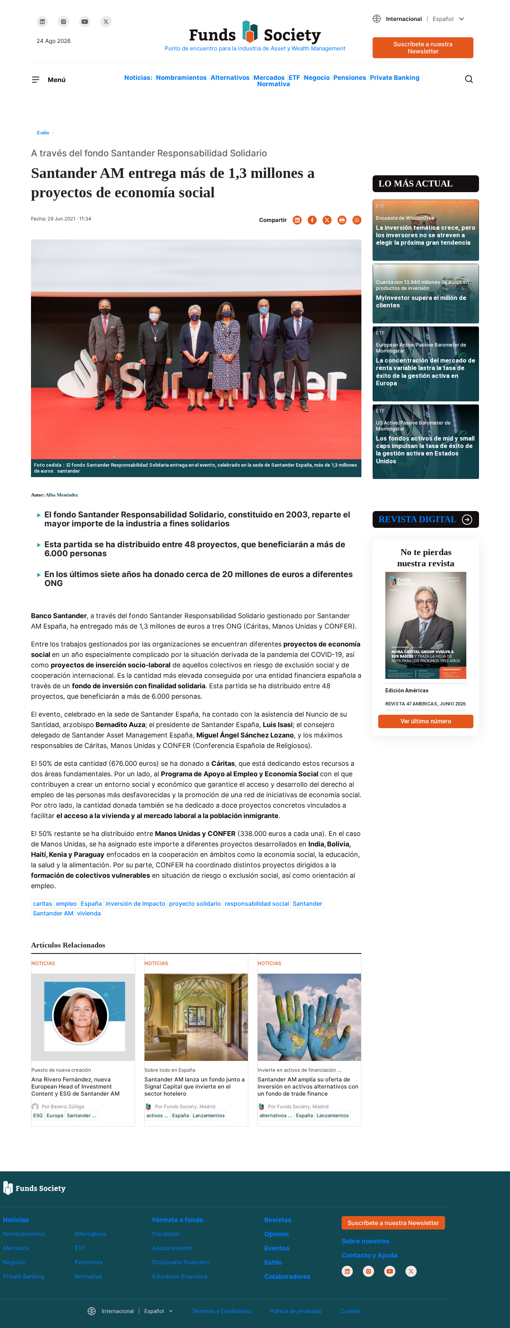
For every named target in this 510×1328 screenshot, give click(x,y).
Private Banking (395, 77)
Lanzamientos (209, 1115)
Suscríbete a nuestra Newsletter (423, 47)
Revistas (278, 1220)
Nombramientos (181, 77)
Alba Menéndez (62, 495)
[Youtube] (84, 21)
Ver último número (426, 721)
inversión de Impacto (135, 903)
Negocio (317, 77)
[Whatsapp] (356, 220)
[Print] (342, 220)
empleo (66, 903)
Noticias (16, 1220)
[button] (423, 19)
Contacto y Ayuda (370, 1255)
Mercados (269, 77)
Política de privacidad (296, 1311)
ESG (38, 1115)
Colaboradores (287, 1276)
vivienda (89, 913)
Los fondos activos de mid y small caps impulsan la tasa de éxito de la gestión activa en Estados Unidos (425, 450)
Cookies (351, 1311)
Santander (307, 903)
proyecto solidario (195, 903)
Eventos (277, 1248)
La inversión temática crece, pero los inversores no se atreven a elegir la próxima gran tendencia (425, 235)
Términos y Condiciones (221, 1311)
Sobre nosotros (365, 1241)
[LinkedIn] (42, 21)
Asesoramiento (172, 1248)
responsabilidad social (257, 903)
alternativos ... (275, 1115)
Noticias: (138, 77)
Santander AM (53, 913)
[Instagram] (63, 21)
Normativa (273, 84)
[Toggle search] (468, 78)
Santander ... (81, 1115)
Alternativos (230, 77)
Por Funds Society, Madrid (185, 1106)
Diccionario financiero (181, 1262)
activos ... (157, 1115)
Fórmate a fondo (177, 1220)
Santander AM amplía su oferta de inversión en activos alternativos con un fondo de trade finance (308, 1086)
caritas (42, 903)
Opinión (276, 1234)
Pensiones (349, 77)
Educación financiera (179, 1276)
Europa (55, 1115)
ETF (294, 77)
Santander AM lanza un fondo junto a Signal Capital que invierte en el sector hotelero (194, 1086)
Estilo (273, 1262)
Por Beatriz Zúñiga (63, 1106)
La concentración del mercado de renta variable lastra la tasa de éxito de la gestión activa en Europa (425, 372)
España (91, 903)
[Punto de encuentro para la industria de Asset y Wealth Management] (255, 36)
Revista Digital (418, 519)
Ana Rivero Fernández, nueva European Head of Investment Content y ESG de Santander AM (75, 1086)
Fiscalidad (165, 1233)
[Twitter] (106, 21)
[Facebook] (312, 220)
